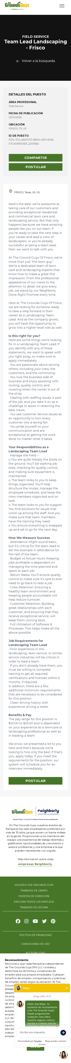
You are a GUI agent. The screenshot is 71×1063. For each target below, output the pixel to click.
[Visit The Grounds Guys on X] (44, 922)
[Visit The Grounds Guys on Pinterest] (53, 922)
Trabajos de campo (34, 890)
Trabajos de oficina (34, 907)
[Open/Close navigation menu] (62, 6)
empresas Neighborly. (35, 864)
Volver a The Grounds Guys (34, 884)
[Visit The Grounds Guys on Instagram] (26, 922)
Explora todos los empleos (34, 901)
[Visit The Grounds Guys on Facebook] (18, 922)
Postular (35, 167)
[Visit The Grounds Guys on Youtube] (35, 922)
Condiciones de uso (35, 944)
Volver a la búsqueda (38, 61)
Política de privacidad (35, 935)
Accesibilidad (35, 952)
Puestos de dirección (33, 896)
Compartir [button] (35, 158)
